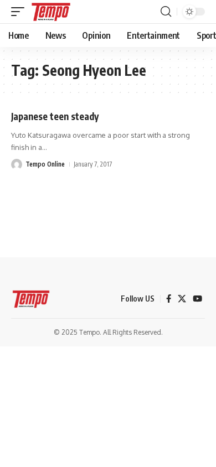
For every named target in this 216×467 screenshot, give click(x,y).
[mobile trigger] (20, 11)
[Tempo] (51, 11)
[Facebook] (168, 299)
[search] (166, 11)
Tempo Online (45, 164)
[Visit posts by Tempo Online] (16, 164)
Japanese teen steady (55, 116)
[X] (182, 299)
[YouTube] (197, 299)
